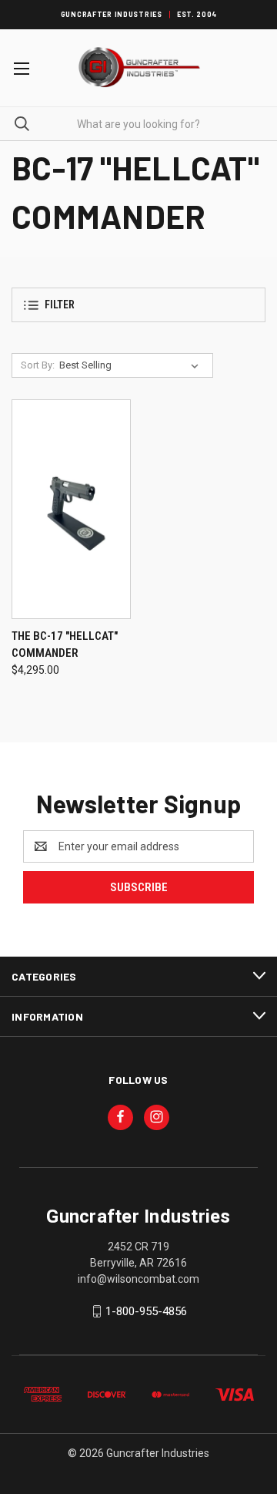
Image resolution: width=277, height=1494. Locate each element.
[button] (138, 305)
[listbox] (132, 365)
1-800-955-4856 (146, 1311)
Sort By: (38, 365)
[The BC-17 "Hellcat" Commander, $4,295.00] (71, 509)
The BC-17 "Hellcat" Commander (65, 645)
